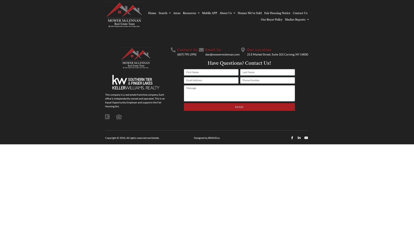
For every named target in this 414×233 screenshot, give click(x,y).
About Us (226, 13)
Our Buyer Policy (272, 19)
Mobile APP (209, 13)
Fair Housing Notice (277, 13)
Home (152, 13)
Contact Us (300, 13)
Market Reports (295, 19)
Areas (176, 13)
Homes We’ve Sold (250, 13)
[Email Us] (201, 49)
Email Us (213, 50)
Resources (189, 13)
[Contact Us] (173, 49)
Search (163, 13)
